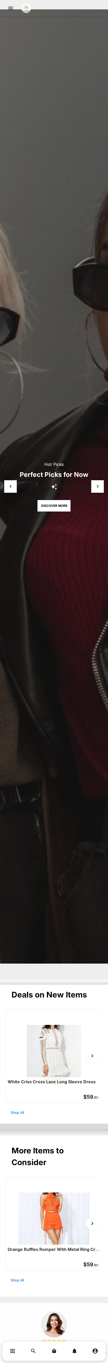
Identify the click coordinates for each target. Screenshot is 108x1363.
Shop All (17, 1112)
